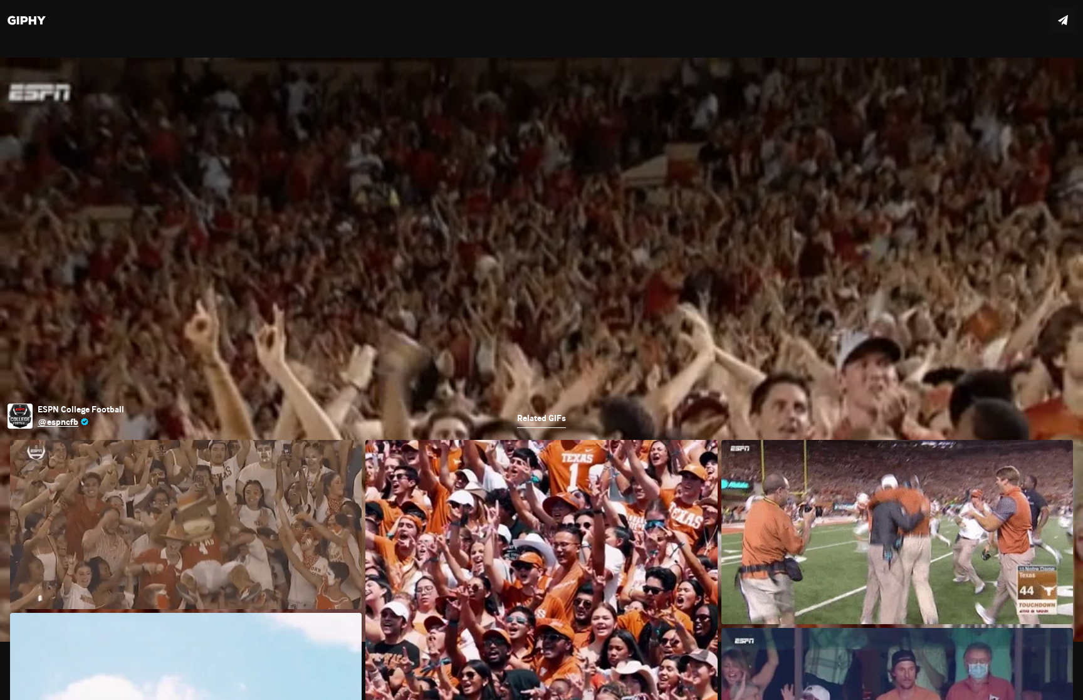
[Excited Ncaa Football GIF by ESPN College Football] (541, 350)
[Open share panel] (1062, 20)
